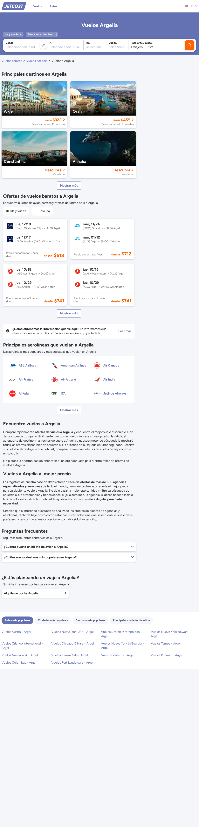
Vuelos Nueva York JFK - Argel (72, 632)
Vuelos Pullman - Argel (166, 655)
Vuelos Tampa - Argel (166, 643)
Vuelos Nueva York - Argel (20, 655)
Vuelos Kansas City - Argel (69, 655)
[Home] (14, 6)
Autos (53, 6)
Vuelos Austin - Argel (16, 632)
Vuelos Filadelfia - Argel (117, 655)
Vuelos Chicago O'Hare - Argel (72, 643)
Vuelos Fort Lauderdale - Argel (72, 662)
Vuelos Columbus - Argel (19, 662)
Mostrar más (69, 185)
